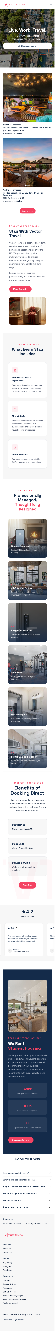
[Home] (13, 1235)
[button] (12, 1223)
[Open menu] (50, 4)
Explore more (28, 211)
